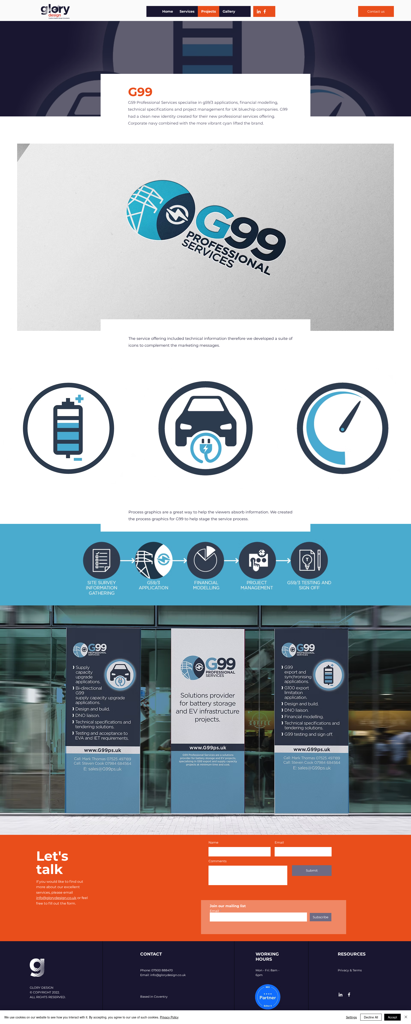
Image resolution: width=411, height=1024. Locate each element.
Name (213, 842)
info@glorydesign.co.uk (56, 898)
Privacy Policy (169, 1017)
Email (279, 842)
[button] (68, 428)
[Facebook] (264, 11)
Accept (392, 1017)
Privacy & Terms (350, 970)
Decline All (371, 1017)
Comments (217, 861)
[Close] (405, 1017)
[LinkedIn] (258, 11)
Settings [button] (351, 1017)
